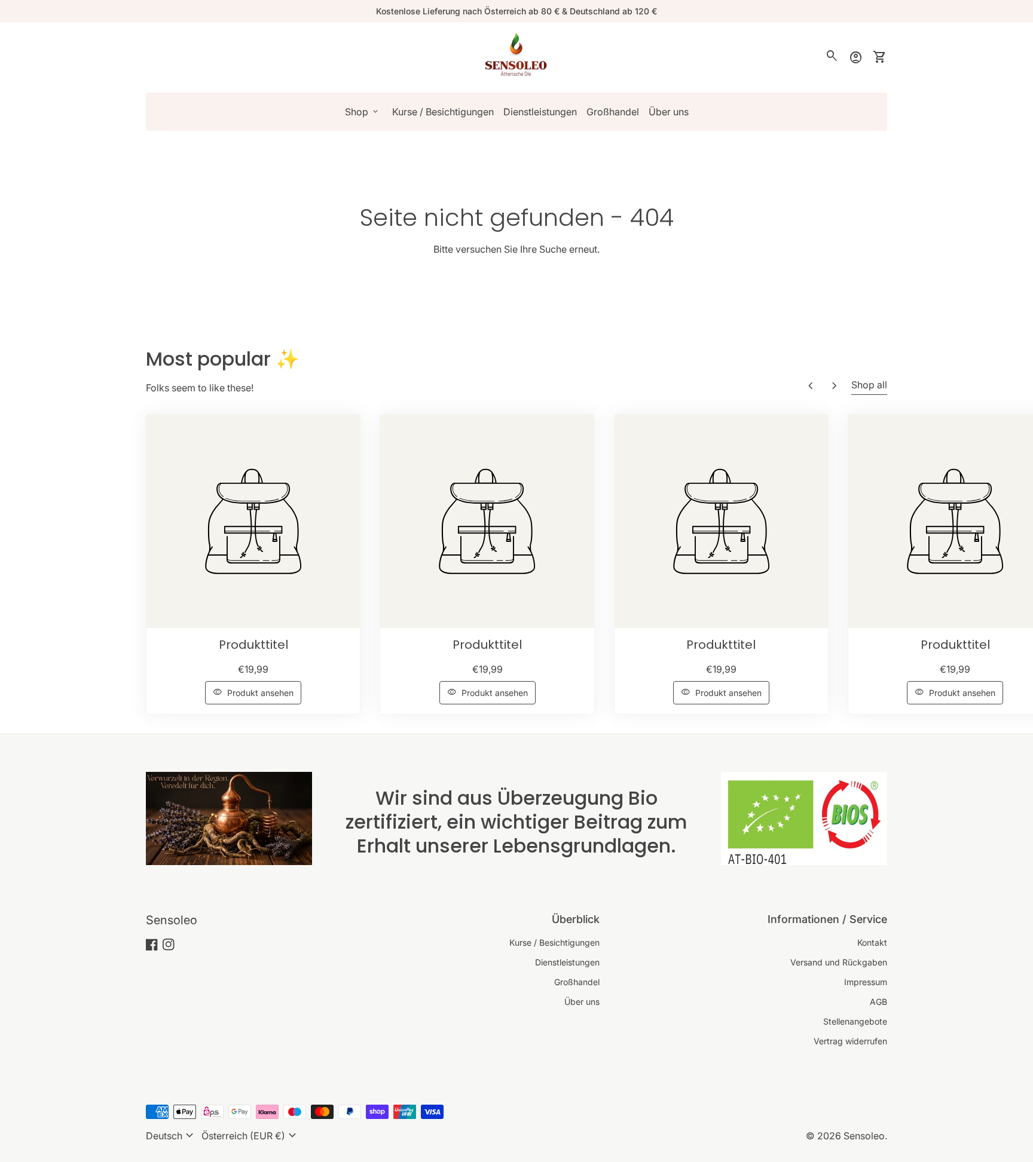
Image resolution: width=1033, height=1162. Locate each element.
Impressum (865, 982)
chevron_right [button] (834, 386)
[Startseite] (516, 56)
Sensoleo (171, 920)
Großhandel (612, 112)
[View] (253, 521)
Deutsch (171, 1136)
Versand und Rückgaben (838, 962)
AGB (878, 1002)
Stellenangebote (855, 1021)
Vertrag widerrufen (850, 1041)
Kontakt (872, 942)
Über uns (669, 112)
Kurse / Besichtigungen (443, 112)
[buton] (171, 1136)
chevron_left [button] (810, 386)
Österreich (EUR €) (250, 1136)
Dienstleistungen (540, 112)
